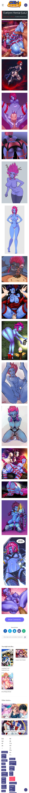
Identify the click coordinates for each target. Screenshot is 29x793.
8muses (12, 759)
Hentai (12, 16)
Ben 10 (11, 773)
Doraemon (13, 783)
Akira (3, 770)
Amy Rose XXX (3, 780)
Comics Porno (12, 779)
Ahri (3, 763)
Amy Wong (4, 787)
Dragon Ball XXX (12, 788)
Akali (3, 767)
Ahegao (4, 760)
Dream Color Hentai (21, 660)
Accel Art (3, 756)
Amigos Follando (4, 774)
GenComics (6, 16)
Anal (3, 791)
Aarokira (4, 752)
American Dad (12, 763)
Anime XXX (12, 768)
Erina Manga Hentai (6, 691)
